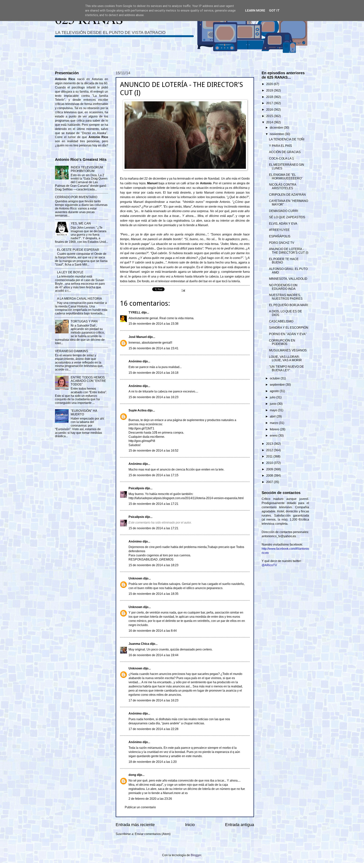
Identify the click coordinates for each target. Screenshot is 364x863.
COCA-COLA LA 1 (281, 158)
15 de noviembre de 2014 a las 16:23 (153, 397)
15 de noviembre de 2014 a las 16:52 (153, 450)
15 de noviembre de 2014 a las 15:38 (153, 323)
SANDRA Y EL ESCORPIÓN (288, 327)
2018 (270, 96)
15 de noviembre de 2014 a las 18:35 (153, 593)
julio (273, 397)
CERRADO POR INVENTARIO (76, 197)
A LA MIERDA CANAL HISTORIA (79, 298)
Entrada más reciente (135, 824)
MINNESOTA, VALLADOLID (288, 278)
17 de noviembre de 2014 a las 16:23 (153, 700)
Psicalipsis (136, 488)
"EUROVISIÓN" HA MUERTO (84, 412)
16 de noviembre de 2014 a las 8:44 (153, 630)
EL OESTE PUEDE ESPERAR (78, 249)
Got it (274, 10)
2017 (270, 103)
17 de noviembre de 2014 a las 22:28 (153, 729)
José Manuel (138, 336)
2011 (269, 456)
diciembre (277, 127)
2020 (270, 84)
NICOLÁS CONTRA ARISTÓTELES (282, 186)
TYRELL (135, 312)
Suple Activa (138, 410)
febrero (275, 429)
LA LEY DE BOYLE (70, 272)
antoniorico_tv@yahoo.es (279, 536)
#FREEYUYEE (279, 229)
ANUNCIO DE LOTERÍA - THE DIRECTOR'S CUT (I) (288, 250)
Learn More (255, 10)
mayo (274, 410)
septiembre (278, 384)
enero (274, 435)
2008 (270, 475)
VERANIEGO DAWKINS (71, 351)
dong (132, 774)
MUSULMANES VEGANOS (288, 350)
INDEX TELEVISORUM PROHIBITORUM (87, 169)
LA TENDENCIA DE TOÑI (286, 139)
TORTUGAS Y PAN (84, 321)
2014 (270, 122)
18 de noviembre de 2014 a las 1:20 (153, 761)
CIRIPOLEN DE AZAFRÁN (287, 194)
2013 (270, 443)
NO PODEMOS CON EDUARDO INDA (283, 287)
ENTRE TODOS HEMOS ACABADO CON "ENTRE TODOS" (88, 381)
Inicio (190, 824)
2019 (270, 90)
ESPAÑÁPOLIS (279, 236)
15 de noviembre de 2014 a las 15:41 (153, 348)
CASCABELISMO (281, 321)
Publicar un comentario (140, 807)
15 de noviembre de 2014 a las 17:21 (153, 503)
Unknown (135, 578)
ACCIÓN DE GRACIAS (285, 152)
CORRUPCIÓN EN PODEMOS (282, 342)
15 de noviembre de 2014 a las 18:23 (153, 565)
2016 (270, 109)
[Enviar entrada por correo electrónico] (183, 290)
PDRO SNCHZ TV (281, 242)
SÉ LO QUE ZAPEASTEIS (287, 217)
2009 (270, 469)
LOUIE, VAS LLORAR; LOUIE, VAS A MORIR (285, 358)
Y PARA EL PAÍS (280, 145)
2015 (270, 116)
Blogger (196, 855)
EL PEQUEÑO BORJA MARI (288, 305)
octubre (275, 378)
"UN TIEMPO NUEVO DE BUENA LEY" (286, 368)
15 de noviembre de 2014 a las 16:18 (153, 372)
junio (273, 403)
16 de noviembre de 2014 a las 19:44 (153, 655)
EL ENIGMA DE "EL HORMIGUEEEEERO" (286, 176)
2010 (270, 462)
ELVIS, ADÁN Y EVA (283, 223)
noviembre (277, 134)
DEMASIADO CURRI (283, 211)
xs (186, 793)
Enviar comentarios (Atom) (152, 834)
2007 (270, 482)
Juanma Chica (139, 643)
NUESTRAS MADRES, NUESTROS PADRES (286, 296)
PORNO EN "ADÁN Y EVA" (288, 334)
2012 (270, 450)
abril (273, 416)
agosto (275, 391)
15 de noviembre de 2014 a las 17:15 (153, 475)
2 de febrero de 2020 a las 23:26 (150, 798)
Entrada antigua (239, 824)
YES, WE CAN (81, 223)
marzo (274, 422)
